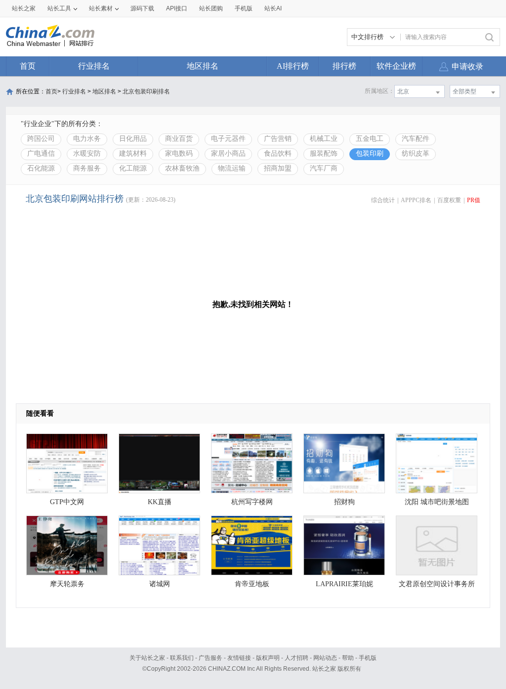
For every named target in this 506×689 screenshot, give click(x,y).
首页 (28, 66)
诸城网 (159, 584)
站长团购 (211, 8)
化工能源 (133, 168)
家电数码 (179, 153)
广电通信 (41, 153)
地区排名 (202, 66)
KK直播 (159, 502)
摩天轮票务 (67, 584)
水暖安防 (87, 153)
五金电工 (369, 138)
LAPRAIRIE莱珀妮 (344, 584)
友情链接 (239, 657)
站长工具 (59, 8)
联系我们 (182, 657)
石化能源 (41, 168)
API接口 (176, 8)
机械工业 (323, 138)
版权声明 (268, 657)
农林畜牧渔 (182, 168)
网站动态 (325, 657)
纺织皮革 (415, 153)
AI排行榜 (293, 66)
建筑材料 (133, 153)
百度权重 (449, 200)
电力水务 (87, 138)
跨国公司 (41, 138)
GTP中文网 (67, 502)
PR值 (473, 200)
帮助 (348, 657)
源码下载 (142, 8)
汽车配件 (415, 138)
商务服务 (87, 168)
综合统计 (383, 200)
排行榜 (344, 66)
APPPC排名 (416, 200)
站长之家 (24, 8)
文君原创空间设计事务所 (437, 584)
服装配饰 (323, 153)
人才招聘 (296, 657)
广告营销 (278, 138)
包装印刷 (369, 153)
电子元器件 (228, 138)
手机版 (368, 657)
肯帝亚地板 (252, 584)
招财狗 (344, 502)
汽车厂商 (323, 168)
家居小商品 (228, 153)
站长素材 (101, 8)
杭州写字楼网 (252, 502)
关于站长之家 (147, 657)
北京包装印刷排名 (146, 91)
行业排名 (94, 66)
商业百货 (179, 138)
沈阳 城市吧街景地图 (437, 502)
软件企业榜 (396, 66)
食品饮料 (278, 153)
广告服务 (210, 657)
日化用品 (133, 138)
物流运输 (232, 168)
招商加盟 (278, 168)
